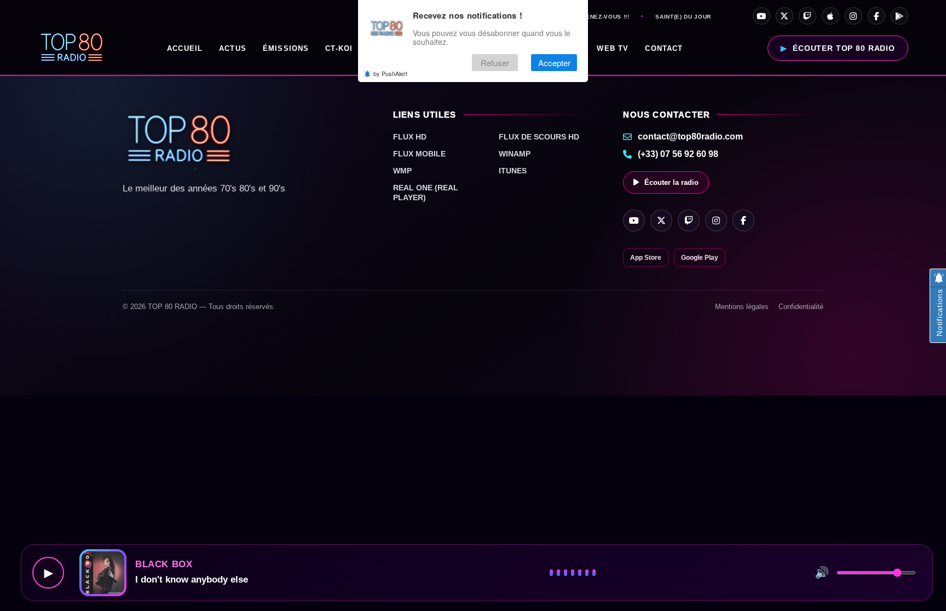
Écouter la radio (671, 182)
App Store (645, 257)
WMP (402, 170)
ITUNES (513, 170)
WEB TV (612, 48)
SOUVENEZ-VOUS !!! (598, 17)
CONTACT (664, 48)
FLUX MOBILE (419, 153)
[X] (784, 16)
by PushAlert (390, 73)
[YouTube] (761, 16)
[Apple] (830, 16)
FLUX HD (409, 136)
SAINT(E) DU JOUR (683, 17)
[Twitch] (807, 16)
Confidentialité (800, 306)
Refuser (495, 62)
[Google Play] (899, 16)
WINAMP (514, 153)
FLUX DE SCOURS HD (539, 136)
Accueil (185, 48)
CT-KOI (339, 48)
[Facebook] (876, 16)
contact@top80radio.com (690, 136)
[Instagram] (853, 16)
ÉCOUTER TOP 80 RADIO (844, 48)
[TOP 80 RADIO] (72, 48)
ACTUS (232, 48)
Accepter (554, 62)
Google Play (699, 257)
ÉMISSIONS (286, 48)
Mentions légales (742, 306)
